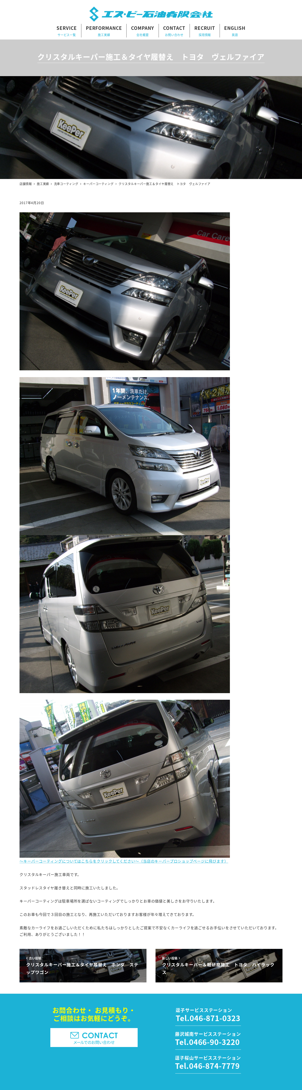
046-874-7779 (214, 1065)
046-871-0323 (215, 1017)
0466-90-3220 (214, 1041)
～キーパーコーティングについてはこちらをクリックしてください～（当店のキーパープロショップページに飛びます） (124, 861)
